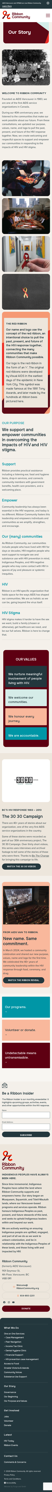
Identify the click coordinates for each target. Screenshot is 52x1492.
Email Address (7, 1122)
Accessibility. (11, 1483)
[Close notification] (47, 3)
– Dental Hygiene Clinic (15, 1350)
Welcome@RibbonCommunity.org (28, 1287)
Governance (10, 1392)
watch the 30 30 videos (21, 866)
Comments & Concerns (15, 1462)
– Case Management (14, 1337)
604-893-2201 (27, 1295)
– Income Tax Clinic (13, 1346)
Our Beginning (11, 1396)
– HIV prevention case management (21, 1359)
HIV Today (9, 1441)
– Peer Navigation (12, 1342)
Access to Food (11, 1363)
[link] (26, 1007)
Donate (26, 1308)
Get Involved (11, 1410)
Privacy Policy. (9, 1475)
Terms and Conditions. (12, 1479)
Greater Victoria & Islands (16, 1368)
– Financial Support (13, 1355)
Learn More (7, 6)
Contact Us (11, 1456)
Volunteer (8, 1421)
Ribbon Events (11, 1445)
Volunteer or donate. (20, 1030)
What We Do (11, 1327)
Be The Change (40, 855)
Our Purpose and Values (15, 1401)
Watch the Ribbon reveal (23, 980)
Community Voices (13, 1372)
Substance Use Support (15, 1376)
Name (4, 1110)
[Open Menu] (48, 15)
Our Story (10, 1386)
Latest (8, 1434)
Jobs (6, 1416)
